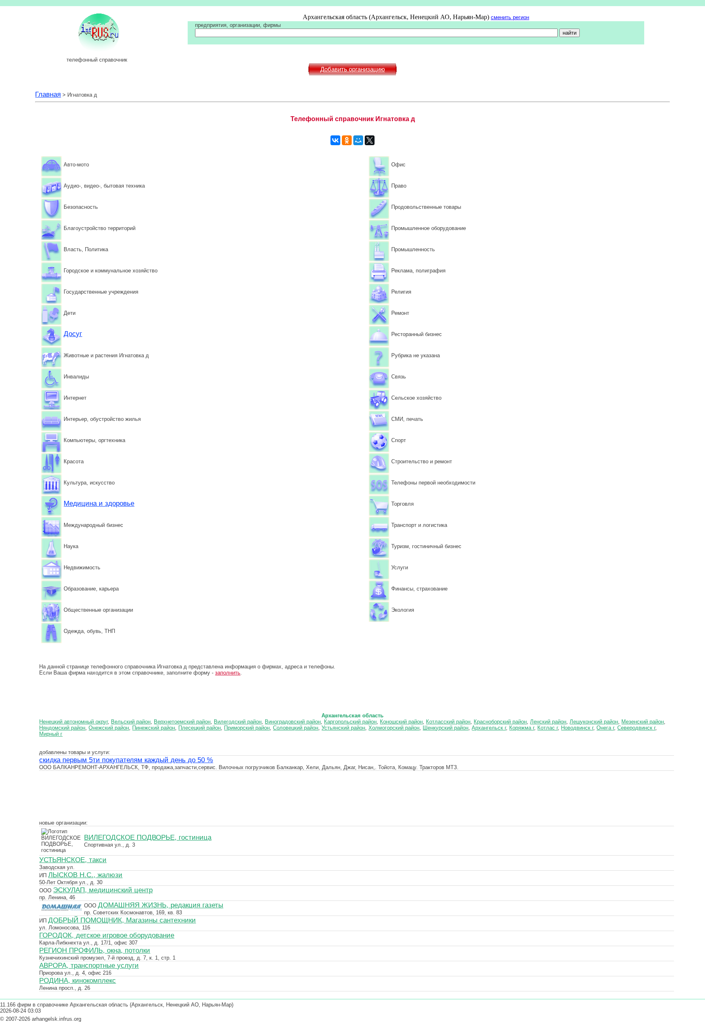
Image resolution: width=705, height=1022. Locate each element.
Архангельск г (489, 728)
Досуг (73, 334)
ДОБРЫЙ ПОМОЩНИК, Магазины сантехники (122, 920)
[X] (370, 140)
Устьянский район (343, 728)
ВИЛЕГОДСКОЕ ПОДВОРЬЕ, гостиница (147, 837)
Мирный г (50, 734)
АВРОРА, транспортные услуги (89, 965)
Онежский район (109, 728)
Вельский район (131, 722)
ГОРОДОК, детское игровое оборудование (106, 935)
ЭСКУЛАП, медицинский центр (103, 890)
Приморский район (247, 728)
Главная (48, 94)
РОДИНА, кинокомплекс (77, 980)
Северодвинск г (636, 728)
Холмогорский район (393, 728)
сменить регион (510, 17)
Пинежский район (153, 728)
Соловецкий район (295, 728)
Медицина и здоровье (99, 503)
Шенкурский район (445, 728)
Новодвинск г (577, 728)
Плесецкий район (199, 728)
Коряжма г (521, 728)
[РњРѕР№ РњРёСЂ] (358, 140)
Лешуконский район (594, 722)
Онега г (605, 728)
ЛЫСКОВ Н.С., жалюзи (85, 875)
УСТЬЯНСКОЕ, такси (72, 860)
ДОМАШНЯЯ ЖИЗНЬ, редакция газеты (160, 905)
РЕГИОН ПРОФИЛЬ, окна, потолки (94, 950)
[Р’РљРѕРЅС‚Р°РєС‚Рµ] (335, 140)
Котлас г (547, 728)
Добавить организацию (352, 69)
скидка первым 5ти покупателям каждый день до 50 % (126, 760)
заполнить (227, 673)
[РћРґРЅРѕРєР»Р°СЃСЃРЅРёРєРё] (347, 140)
